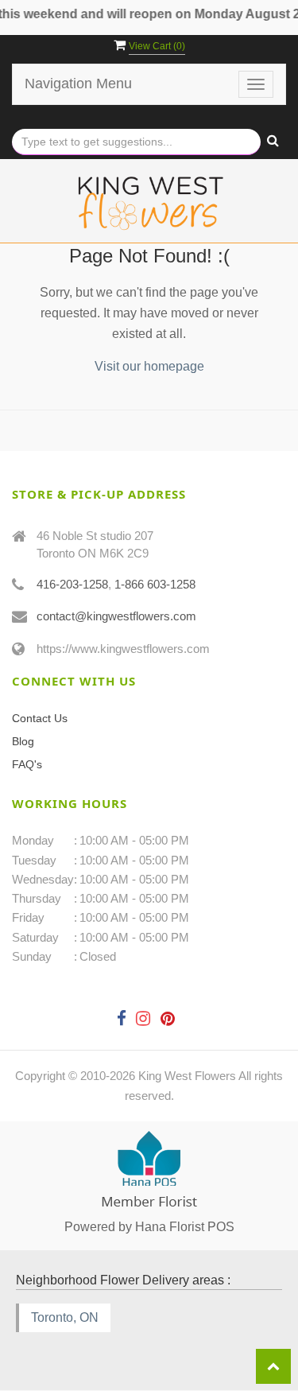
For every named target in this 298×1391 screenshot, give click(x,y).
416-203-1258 (72, 584)
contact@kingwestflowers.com (116, 616)
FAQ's (27, 764)
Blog (23, 741)
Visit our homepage (149, 366)
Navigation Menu (78, 83)
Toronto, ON (65, 1317)
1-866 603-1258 (154, 584)
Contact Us (40, 718)
